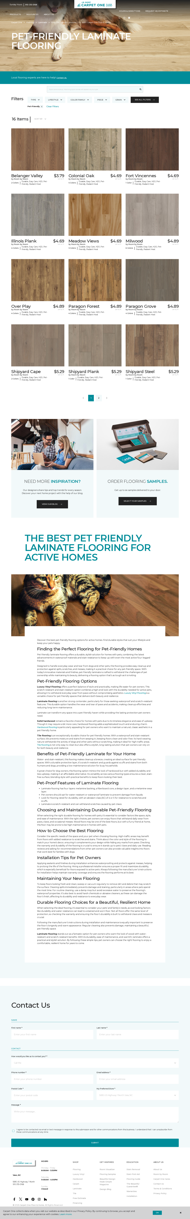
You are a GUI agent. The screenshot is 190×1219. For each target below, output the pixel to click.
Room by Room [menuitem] (160, 1174)
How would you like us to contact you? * (29, 1056)
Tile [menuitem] (74, 1193)
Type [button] (33, 100)
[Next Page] (107, 398)
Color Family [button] (78, 100)
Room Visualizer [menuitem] (107, 1169)
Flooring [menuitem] (77, 1169)
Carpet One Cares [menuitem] (161, 1179)
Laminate (42, 22)
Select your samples (135, 501)
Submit (95, 1143)
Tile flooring (43, 745)
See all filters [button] (143, 100)
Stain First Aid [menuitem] (133, 1174)
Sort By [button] (38, 119)
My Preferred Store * (106, 1089)
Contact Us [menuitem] (158, 1184)
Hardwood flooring (47, 727)
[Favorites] (124, 18)
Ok (157, 1212)
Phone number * (18, 1072)
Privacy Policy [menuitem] (159, 1193)
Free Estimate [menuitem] (79, 1198)
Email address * (103, 1072)
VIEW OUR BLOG (50, 504)
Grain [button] (118, 100)
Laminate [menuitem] (77, 1188)
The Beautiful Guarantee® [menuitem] (133, 1185)
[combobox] (92, 89)
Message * (16, 1105)
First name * (16, 1028)
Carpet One (16, 22)
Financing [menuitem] (77, 1203)
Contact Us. (61, 78)
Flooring (30, 22)
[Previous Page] (83, 398)
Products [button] (15, 14)
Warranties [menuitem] (132, 1191)
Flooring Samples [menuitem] (108, 1174)
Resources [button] (32, 14)
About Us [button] (49, 14)
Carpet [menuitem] (76, 1184)
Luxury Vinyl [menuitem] (78, 1174)
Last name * (102, 1028)
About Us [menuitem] (157, 1169)
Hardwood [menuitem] (77, 1179)
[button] (119, 18)
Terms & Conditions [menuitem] (162, 1188)
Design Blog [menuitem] (105, 1189)
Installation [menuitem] (132, 1196)
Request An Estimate (156, 11)
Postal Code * (17, 1089)
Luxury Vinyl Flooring (135, 693)
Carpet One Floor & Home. (32, 1205)
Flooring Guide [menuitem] (133, 1179)
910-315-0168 (31, 5)
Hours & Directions (129, 11)
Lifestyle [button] (53, 100)
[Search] (140, 89)
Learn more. (65, 1214)
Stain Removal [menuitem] (133, 1169)
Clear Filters (52, 106)
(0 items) (129, 18)
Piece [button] (100, 100)
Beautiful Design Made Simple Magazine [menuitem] (107, 1182)
